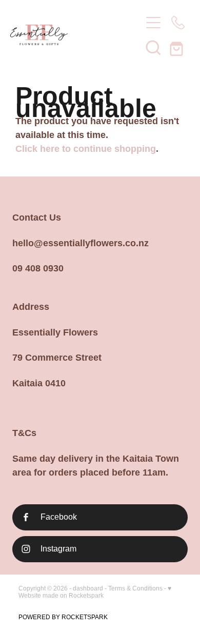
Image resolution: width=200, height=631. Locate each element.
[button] (153, 47)
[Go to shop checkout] (178, 47)
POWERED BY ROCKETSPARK (63, 617)
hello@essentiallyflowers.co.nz (80, 243)
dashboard (88, 588)
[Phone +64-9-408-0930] (178, 22)
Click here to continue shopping (85, 149)
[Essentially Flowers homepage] (70, 35)
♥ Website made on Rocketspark (94, 592)
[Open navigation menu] (153, 22)
